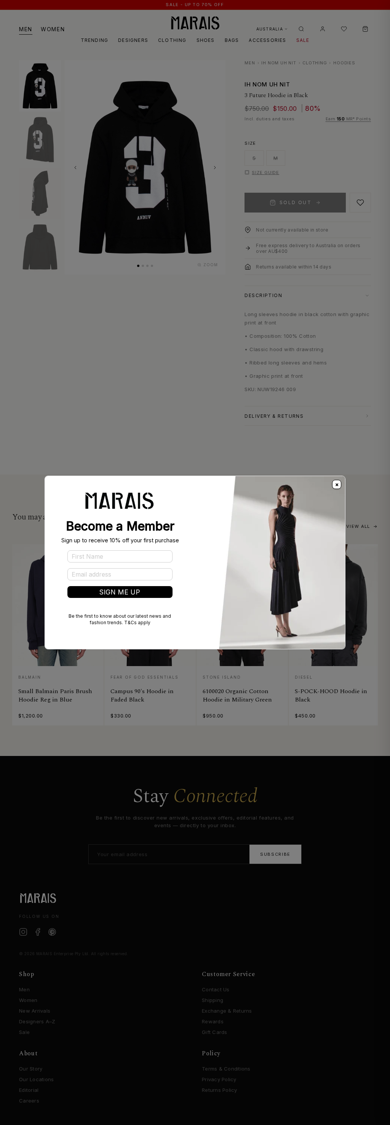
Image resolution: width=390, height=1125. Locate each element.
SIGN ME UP (119, 592)
